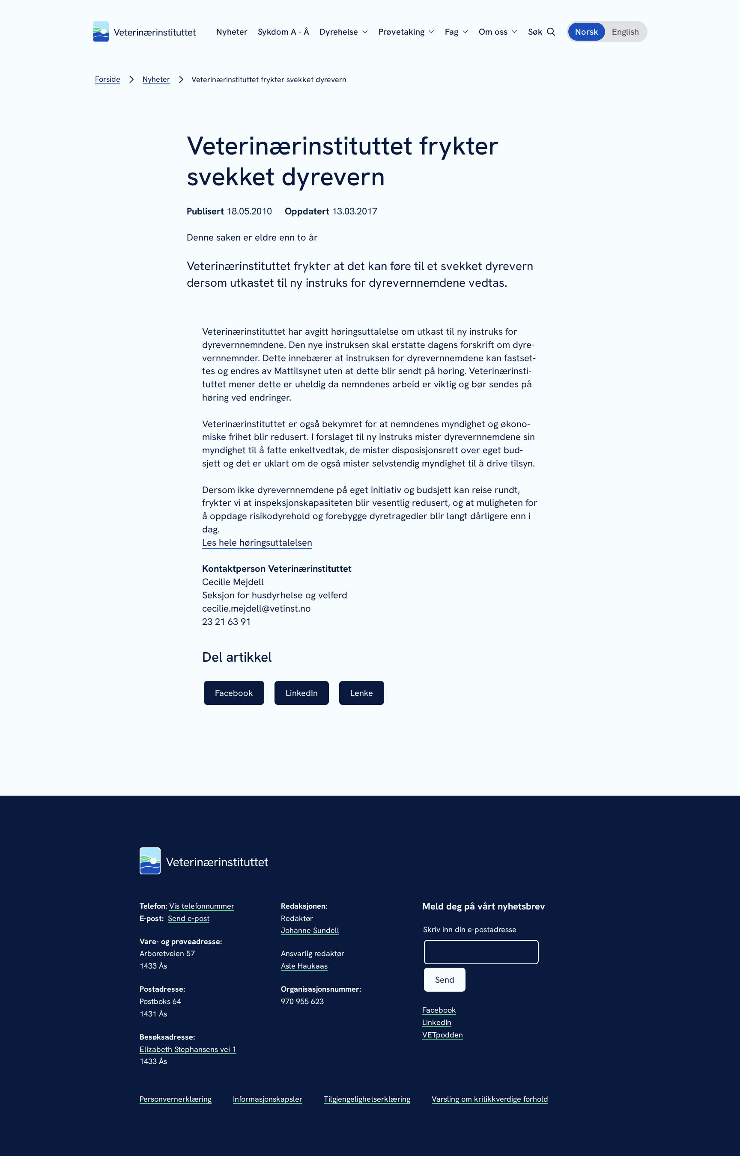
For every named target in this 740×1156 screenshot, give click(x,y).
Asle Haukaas (304, 966)
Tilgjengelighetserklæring (367, 1099)
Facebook (439, 1010)
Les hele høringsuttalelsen (257, 542)
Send (444, 979)
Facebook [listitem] (234, 692)
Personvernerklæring (176, 1099)
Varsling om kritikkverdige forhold (490, 1099)
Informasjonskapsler (267, 1099)
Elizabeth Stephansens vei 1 (188, 1049)
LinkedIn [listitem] (302, 692)
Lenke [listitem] (361, 692)
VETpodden (442, 1035)
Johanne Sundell (310, 930)
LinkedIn (436, 1022)
